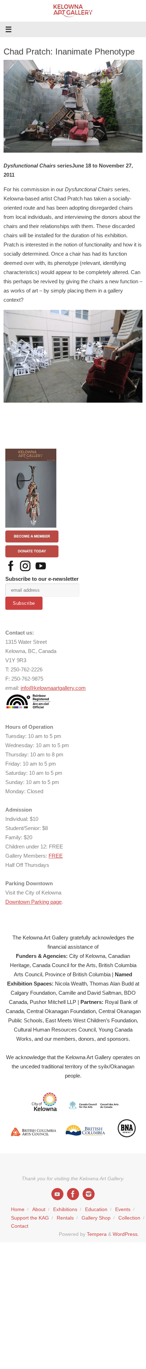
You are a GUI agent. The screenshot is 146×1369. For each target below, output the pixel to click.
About (38, 1209)
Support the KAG (30, 1218)
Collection (129, 1218)
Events (122, 1209)
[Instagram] (89, 1194)
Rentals (65, 1218)
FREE (56, 856)
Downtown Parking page (33, 902)
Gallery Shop (96, 1218)
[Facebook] (73, 1194)
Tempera (97, 1234)
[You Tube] (57, 1194)
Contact (19, 1226)
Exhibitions (65, 1209)
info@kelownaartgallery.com (53, 688)
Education (96, 1209)
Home (17, 1209)
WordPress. (126, 1234)
